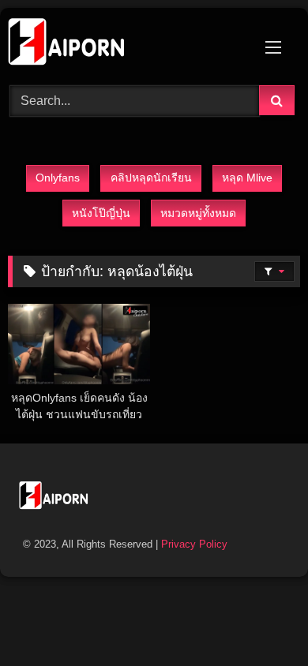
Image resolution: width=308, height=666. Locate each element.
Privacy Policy (194, 544)
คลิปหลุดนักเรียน (151, 177)
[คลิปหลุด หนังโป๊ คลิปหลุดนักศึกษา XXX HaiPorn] (126, 44)
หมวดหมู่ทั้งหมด (198, 213)
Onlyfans (58, 177)
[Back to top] (259, 619)
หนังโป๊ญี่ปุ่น (101, 213)
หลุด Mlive (247, 177)
